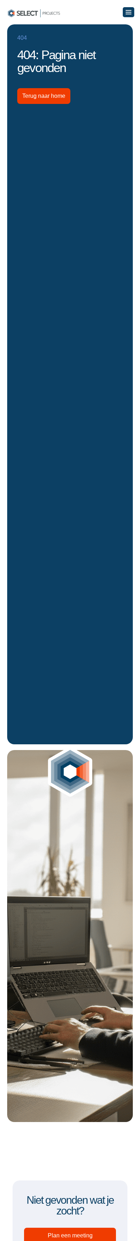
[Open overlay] (128, 12)
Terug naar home (43, 96)
